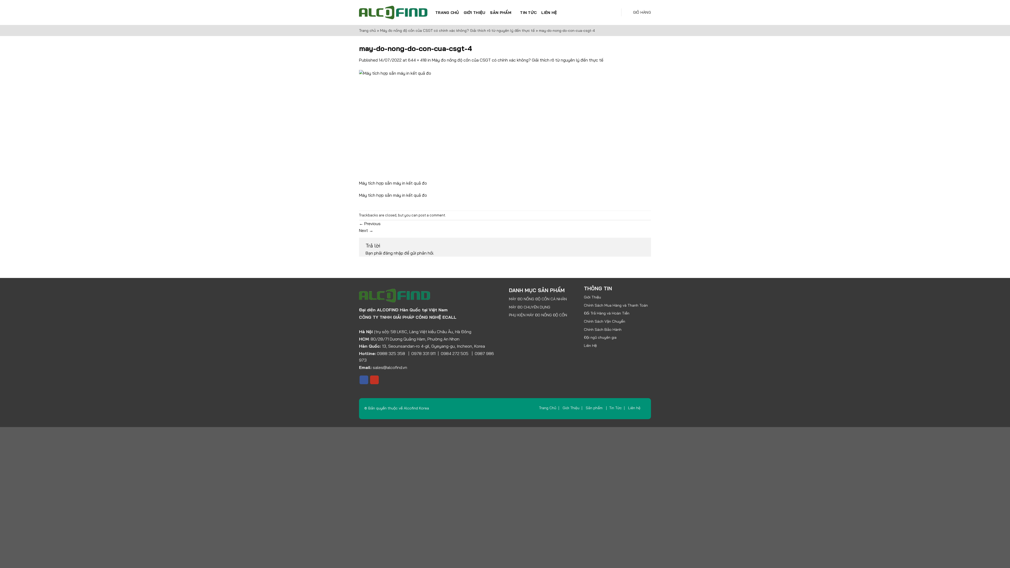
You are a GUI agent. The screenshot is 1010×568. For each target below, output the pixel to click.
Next (366, 230)
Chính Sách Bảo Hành (603, 329)
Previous (370, 223)
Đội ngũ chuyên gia (600, 337)
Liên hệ (549, 12)
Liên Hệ (590, 345)
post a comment (431, 215)
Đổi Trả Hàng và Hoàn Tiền (606, 313)
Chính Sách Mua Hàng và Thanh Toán (616, 305)
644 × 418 (417, 60)
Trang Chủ (447, 12)
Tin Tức (528, 12)
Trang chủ (367, 30)
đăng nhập (393, 253)
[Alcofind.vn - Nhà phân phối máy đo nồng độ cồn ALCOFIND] (393, 12)
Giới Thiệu (475, 12)
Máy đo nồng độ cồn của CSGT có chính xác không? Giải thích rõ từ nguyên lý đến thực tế (457, 30)
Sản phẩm (500, 12)
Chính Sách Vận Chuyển (604, 321)
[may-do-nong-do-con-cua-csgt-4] (443, 124)
